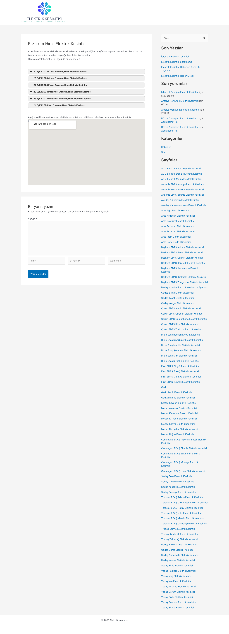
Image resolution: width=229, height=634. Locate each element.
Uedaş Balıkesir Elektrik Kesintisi (179, 544)
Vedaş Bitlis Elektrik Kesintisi (177, 565)
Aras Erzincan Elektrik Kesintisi (178, 226)
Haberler (166, 147)
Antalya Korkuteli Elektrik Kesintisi (180, 100)
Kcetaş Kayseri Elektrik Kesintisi (178, 402)
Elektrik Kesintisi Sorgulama (176, 61)
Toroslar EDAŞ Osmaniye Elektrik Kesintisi (184, 523)
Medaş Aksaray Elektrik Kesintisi (179, 408)
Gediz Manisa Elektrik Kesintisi (178, 397)
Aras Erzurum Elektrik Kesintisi (178, 231)
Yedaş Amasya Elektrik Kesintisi (178, 586)
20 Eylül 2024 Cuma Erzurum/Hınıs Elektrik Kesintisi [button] (60, 71)
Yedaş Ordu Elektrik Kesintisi (177, 597)
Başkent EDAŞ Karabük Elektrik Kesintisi (183, 262)
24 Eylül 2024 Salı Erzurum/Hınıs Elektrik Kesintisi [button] (59, 105)
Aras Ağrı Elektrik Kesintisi (175, 210)
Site (163, 152)
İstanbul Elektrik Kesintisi (175, 56)
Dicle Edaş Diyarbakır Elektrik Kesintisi (182, 339)
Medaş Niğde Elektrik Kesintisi (178, 434)
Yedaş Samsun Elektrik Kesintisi (178, 602)
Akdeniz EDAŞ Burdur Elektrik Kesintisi (182, 189)
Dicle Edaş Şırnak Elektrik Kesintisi (180, 360)
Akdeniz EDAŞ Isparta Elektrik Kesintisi (182, 194)
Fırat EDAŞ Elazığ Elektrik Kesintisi (180, 371)
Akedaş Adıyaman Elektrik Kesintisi (180, 200)
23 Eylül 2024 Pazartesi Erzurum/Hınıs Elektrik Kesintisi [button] (62, 91)
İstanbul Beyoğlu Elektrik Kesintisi (179, 92)
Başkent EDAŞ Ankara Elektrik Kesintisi (182, 247)
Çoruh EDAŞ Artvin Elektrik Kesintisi (181, 308)
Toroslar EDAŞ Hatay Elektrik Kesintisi (182, 507)
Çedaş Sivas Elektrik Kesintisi (177, 292)
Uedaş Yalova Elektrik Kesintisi (178, 560)
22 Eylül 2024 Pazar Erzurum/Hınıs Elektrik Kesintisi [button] (60, 85)
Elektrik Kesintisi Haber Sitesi (177, 75)
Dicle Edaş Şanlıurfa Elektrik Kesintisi (181, 350)
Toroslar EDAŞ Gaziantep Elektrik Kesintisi (184, 502)
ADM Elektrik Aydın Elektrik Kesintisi (181, 168)
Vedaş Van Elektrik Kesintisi (176, 581)
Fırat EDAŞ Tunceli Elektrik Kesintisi (180, 381)
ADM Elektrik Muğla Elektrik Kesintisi (181, 179)
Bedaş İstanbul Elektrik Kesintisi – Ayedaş (184, 287)
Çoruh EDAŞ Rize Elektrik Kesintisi (180, 324)
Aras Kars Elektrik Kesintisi (176, 242)
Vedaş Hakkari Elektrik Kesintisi (178, 570)
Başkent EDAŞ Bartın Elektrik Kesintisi (182, 252)
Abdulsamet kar (169, 121)
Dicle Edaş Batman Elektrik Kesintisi (180, 334)
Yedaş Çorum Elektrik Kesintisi (178, 591)
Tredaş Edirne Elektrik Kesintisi (178, 528)
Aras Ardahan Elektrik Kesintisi (178, 215)
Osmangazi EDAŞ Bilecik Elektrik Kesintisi (184, 448)
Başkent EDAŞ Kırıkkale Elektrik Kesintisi (183, 276)
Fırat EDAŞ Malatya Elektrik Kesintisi (181, 376)
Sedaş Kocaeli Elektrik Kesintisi (178, 486)
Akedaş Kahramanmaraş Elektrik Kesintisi (184, 205)
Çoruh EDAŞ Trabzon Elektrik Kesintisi (182, 329)
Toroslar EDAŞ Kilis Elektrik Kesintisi (181, 513)
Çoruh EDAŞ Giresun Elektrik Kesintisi (182, 313)
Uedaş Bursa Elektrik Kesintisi (177, 549)
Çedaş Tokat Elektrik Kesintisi (177, 297)
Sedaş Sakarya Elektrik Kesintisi (178, 492)
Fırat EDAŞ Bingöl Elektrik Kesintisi (180, 366)
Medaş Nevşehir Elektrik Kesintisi (179, 429)
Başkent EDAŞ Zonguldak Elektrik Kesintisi (184, 282)
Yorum (32, 218)
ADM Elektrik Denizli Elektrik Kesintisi (182, 173)
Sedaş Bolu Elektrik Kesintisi (177, 476)
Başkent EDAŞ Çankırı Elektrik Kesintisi (182, 257)
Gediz (164, 387)
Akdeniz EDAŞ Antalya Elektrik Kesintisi (182, 184)
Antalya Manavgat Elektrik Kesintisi (180, 109)
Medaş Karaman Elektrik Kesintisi (179, 413)
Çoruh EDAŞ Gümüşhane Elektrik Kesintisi (184, 318)
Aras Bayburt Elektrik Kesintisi (177, 221)
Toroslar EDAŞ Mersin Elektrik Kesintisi (182, 518)
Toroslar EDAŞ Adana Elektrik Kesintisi (182, 497)
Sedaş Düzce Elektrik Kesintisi (178, 481)
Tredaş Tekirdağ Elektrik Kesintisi (179, 539)
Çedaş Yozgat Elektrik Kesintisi (178, 303)
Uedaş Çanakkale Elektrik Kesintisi (180, 555)
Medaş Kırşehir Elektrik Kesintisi (179, 418)
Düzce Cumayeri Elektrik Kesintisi (179, 118)
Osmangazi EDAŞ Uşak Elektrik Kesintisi (183, 471)
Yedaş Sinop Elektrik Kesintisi (177, 607)
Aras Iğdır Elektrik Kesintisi (176, 236)
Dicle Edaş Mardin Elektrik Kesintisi (180, 345)
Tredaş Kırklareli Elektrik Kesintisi (179, 534)
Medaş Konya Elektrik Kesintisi (178, 423)
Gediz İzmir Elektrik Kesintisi (177, 392)
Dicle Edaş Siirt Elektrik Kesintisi (179, 355)
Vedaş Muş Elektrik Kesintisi (176, 576)
